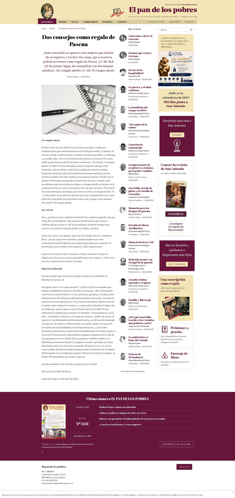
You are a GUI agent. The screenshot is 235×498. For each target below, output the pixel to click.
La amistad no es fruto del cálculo (138, 338)
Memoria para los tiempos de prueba (139, 209)
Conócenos (189, 22)
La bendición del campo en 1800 (138, 109)
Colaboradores (90, 22)
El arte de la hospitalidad (136, 71)
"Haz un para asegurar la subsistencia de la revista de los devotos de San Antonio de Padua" (67, 445)
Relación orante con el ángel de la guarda (141, 261)
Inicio (44, 29)
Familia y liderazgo (140, 300)
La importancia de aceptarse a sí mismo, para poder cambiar (141, 168)
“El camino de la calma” (138, 126)
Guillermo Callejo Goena (139, 93)
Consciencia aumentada (136, 146)
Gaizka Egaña (134, 42)
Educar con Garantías (137, 177)
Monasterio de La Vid (141, 242)
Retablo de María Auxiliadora (139, 226)
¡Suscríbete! (47, 22)
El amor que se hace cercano (140, 54)
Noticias (63, 22)
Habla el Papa (73, 77)
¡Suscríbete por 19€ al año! (177, 444)
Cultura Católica (135, 200)
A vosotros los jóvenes (138, 96)
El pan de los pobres (163, 10)
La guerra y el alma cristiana (140, 88)
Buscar (190, 30)
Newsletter (184, 467)
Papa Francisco (135, 214)
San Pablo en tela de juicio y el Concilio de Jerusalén (141, 191)
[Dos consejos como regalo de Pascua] (79, 109)
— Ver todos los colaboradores (132, 371)
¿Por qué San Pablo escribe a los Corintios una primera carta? (141, 320)
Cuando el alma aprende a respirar (140, 281)
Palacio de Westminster (136, 356)
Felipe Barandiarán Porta (139, 113)
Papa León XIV (134, 76)
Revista (74, 22)
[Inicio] (47, 11)
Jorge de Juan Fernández (139, 197)
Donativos (107, 22)
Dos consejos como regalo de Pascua (72, 29)
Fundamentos (134, 272)
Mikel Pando (134, 174)
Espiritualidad (174, 22)
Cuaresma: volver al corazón (140, 37)
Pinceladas (133, 116)
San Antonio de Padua (156, 22)
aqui (201, 495)
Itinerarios (133, 137)
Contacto (121, 22)
